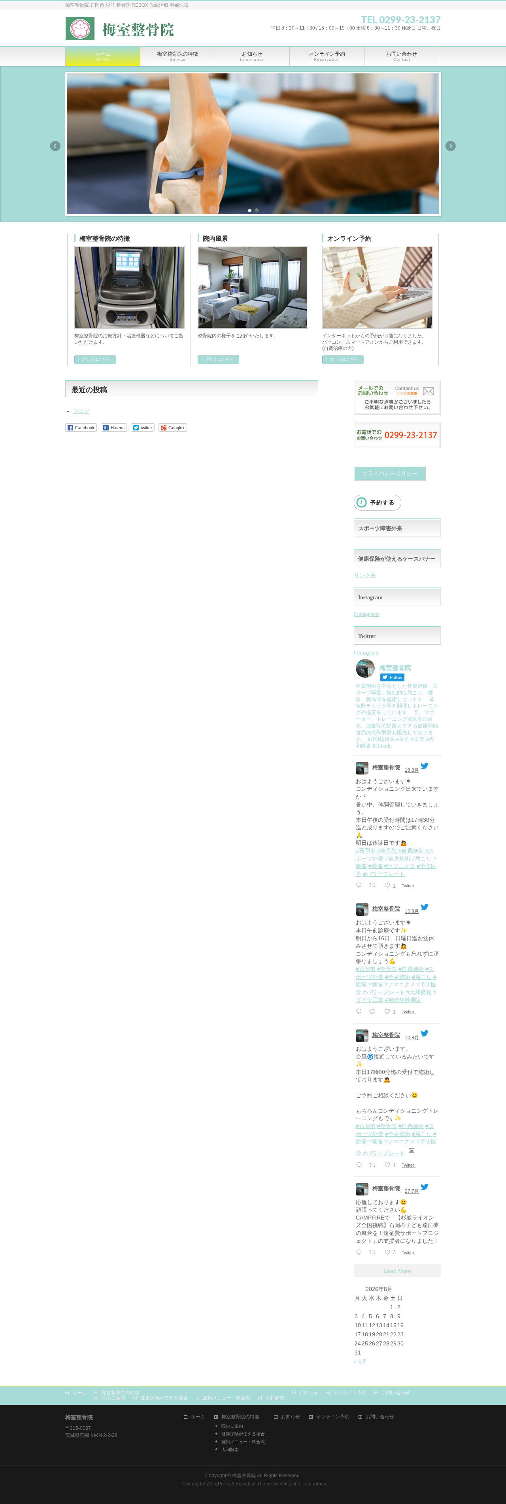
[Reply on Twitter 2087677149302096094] (360, 1012)
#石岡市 (366, 850)
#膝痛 (375, 866)
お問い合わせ (395, 1393)
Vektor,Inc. (290, 1484)
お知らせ (308, 1393)
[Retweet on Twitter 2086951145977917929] (374, 1166)
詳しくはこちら (96, 359)
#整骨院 (387, 850)
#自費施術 (411, 850)
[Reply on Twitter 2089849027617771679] (360, 886)
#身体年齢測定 (403, 1000)
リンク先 (365, 575)
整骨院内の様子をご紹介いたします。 (238, 336)
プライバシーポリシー (389, 473)
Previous (55, 146)
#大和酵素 (419, 992)
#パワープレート (384, 874)
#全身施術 (397, 858)
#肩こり (422, 858)
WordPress (218, 1484)
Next (451, 146)
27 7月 (412, 1191)
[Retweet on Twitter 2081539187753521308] (374, 1253)
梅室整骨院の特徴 (104, 238)
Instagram (366, 614)
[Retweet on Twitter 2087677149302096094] (374, 1012)
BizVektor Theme (254, 1484)
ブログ (81, 411)
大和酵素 (274, 1398)
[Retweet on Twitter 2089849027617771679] (374, 886)
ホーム (79, 1393)
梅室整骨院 (386, 767)
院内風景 (215, 238)
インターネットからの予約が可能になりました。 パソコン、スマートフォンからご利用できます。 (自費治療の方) (374, 342)
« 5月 (360, 1361)
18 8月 (412, 770)
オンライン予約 (349, 238)
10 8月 (412, 1037)
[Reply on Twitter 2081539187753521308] (360, 1253)
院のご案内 (113, 1398)
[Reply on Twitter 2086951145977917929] (360, 1166)
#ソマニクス (399, 866)
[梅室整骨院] (123, 31)
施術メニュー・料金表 (226, 1398)
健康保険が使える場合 (164, 1398)
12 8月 (412, 911)
